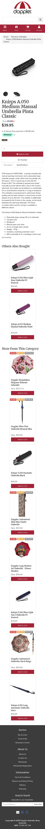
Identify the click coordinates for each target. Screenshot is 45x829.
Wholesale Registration (22, 766)
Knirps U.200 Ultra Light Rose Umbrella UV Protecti (22, 280)
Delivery (22, 785)
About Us (22, 754)
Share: (5, 121)
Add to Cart (23, 154)
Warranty (22, 789)
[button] (22, 159)
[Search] (40, 19)
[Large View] (5, 94)
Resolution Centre (22, 743)
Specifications (22, 165)
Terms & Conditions (22, 777)
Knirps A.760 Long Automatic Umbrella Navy (20, 708)
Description (8, 165)
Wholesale (22, 762)
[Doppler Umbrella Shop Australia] (22, 7)
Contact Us (22, 758)
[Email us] (17, 812)
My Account (22, 735)
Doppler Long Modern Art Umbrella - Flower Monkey (21, 568)
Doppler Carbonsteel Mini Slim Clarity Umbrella (20, 522)
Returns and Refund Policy (22, 781)
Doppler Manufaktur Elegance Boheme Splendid (20, 382)
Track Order (22, 739)
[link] (22, 812)
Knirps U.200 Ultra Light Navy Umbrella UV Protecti (22, 615)
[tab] (8, 164)
